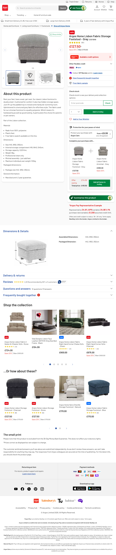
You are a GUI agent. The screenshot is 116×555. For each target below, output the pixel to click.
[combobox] (37, 8)
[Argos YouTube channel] (16, 489)
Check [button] (107, 103)
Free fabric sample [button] (80, 83)
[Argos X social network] (29, 489)
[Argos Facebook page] (22, 489)
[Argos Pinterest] (35, 489)
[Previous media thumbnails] (3, 78)
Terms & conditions (92, 508)
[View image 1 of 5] (13, 78)
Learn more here (29, 474)
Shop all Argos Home (62, 26)
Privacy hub (32, 508)
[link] (90, 77)
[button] (55, 34)
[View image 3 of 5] (46, 78)
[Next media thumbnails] (62, 78)
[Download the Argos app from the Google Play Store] (94, 490)
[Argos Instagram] (42, 489)
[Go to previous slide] (5, 50)
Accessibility (21, 508)
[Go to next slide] (61, 50)
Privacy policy (45, 508)
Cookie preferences (75, 508)
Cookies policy (58, 508)
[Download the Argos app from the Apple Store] (79, 490)
